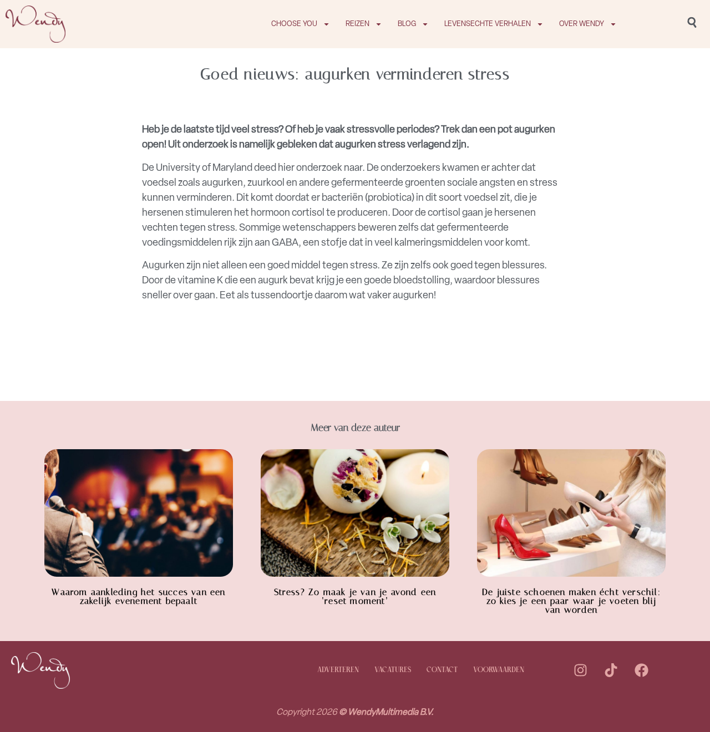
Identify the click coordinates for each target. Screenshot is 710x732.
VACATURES (392, 670)
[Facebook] (641, 670)
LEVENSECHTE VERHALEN (487, 23)
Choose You (294, 23)
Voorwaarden (498, 670)
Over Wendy (581, 23)
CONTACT (442, 670)
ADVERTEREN (338, 670)
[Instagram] (580, 670)
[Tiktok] (611, 670)
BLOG (407, 23)
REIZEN (357, 23)
